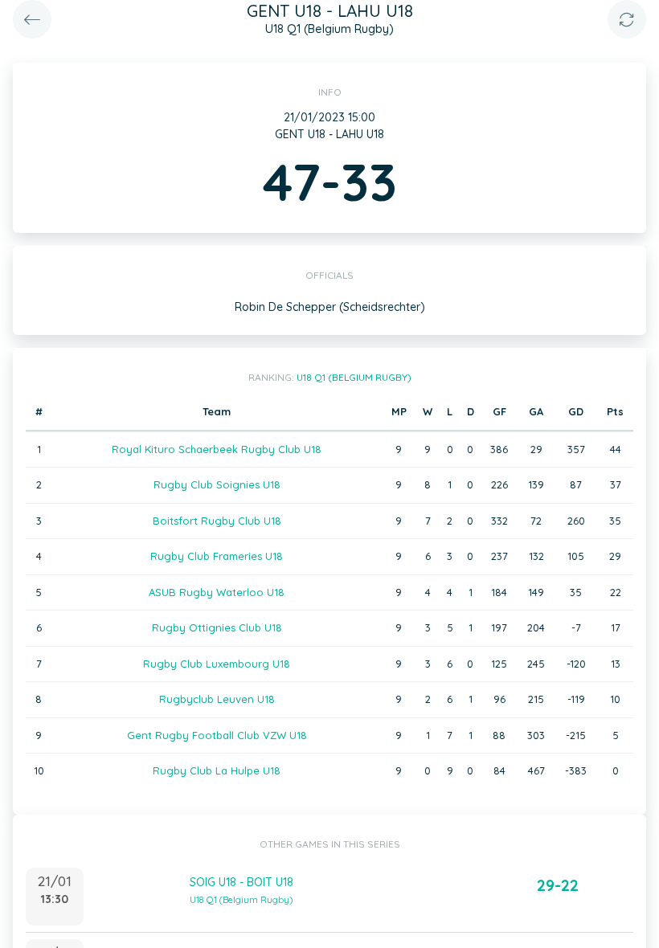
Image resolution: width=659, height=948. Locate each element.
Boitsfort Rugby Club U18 (217, 520)
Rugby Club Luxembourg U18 (216, 663)
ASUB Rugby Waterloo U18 (216, 592)
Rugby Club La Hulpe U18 (216, 770)
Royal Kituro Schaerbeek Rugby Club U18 (216, 449)
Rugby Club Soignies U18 (216, 484)
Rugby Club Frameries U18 (216, 556)
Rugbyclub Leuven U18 (217, 699)
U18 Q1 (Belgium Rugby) (354, 377)
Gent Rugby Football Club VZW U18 (217, 735)
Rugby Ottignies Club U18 (217, 627)
